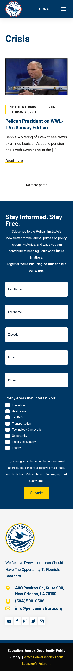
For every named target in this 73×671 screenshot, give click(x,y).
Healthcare (19, 411)
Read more (14, 160)
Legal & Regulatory (24, 441)
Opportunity (19, 435)
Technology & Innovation (27, 429)
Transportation (21, 423)
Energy (16, 447)
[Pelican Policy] (13, 9)
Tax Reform (19, 417)
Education (18, 405)
